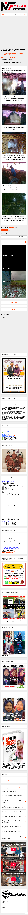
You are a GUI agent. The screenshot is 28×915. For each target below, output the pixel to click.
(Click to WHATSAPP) (12, 435)
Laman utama (4, 907)
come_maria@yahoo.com (7, 552)
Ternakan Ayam (12, 57)
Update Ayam (7, 294)
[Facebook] (22, 14)
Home (2, 57)
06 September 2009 (8, 255)
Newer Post (14, 302)
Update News (7, 268)
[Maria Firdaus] (14, 11)
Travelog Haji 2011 (9, 780)
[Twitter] (17, 14)
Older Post (14, 305)
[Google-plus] (20, 14)
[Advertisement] (14, 32)
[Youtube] (15, 14)
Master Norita (8, 779)
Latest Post (6, 57)
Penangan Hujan (7, 281)
